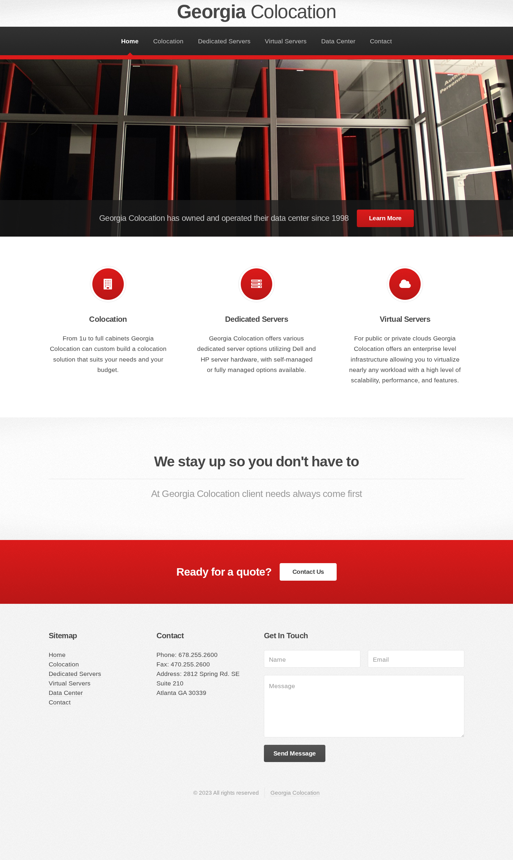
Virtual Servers (286, 41)
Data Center (338, 41)
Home (130, 41)
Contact (381, 41)
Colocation (168, 41)
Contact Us (308, 571)
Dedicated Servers (224, 41)
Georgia (256, 11)
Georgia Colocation (295, 793)
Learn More (385, 218)
